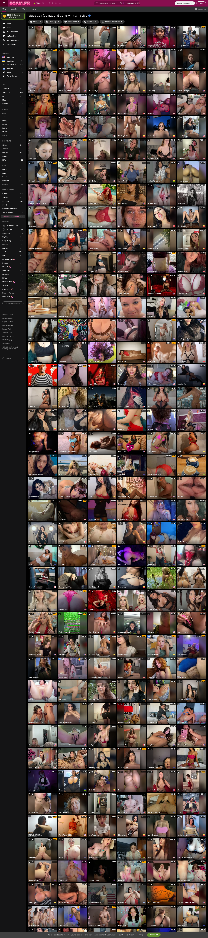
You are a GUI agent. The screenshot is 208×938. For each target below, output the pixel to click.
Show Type (53, 22)
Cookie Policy (127, 935)
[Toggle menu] (4, 3)
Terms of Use (7, 333)
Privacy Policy (7, 329)
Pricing (35, 22)
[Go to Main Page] (20, 3)
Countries (90, 22)
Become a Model (8, 336)
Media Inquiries (7, 325)
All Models (6, 343)
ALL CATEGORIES (14, 303)
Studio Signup (7, 340)
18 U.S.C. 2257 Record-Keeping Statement (10, 348)
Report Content (7, 322)
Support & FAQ (7, 314)
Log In (201, 3)
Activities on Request (112, 22)
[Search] (121, 3)
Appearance (72, 22)
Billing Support (7, 318)
